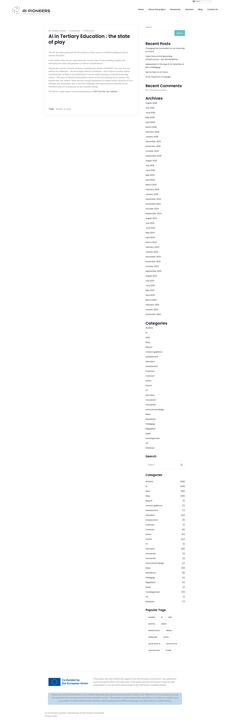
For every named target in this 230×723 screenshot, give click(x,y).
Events (149, 385)
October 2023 (152, 266)
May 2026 (150, 117)
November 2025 (153, 146)
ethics (148, 380)
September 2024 (154, 213)
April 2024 (150, 237)
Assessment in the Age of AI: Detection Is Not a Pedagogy (165, 66)
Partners (189, 9)
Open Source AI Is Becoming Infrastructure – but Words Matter (162, 58)
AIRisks (169, 630)
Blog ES (149, 347)
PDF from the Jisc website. (105, 91)
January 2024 (152, 252)
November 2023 (153, 261)
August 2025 (151, 160)
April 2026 (150, 122)
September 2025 (153, 155)
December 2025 (153, 141)
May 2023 (150, 290)
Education (150, 361)
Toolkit (168, 650)
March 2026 (151, 127)
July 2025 (150, 165)
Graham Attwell (59, 31)
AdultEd (151, 617)
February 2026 (152, 131)
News (148, 414)
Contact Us (212, 9)
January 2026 (152, 136)
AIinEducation (154, 630)
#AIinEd (59, 109)
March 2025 (151, 184)
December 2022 (153, 314)
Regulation (150, 428)
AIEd (148, 337)
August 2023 (151, 276)
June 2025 (150, 170)
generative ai (154, 643)
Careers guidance (154, 352)
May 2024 (150, 232)
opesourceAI (154, 650)
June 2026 (150, 112)
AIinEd (163, 624)
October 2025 (152, 151)
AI (65, 109)
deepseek (152, 637)
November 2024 (153, 204)
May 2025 (150, 175)
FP (147, 390)
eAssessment (152, 356)
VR (147, 443)
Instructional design (155, 409)
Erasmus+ (150, 371)
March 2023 (151, 300)
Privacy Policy (51, 716)
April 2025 (150, 179)
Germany (150, 395)
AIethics (151, 624)
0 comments (74, 31)
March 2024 (151, 242)
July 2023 (150, 280)
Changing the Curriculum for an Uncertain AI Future (165, 50)
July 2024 (150, 223)
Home (141, 9)
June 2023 (150, 285)
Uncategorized (152, 438)
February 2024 (152, 247)
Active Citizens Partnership (92, 713)
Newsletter (151, 419)
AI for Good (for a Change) (158, 77)
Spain (148, 433)
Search (149, 27)
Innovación (151, 400)
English (197, 1)
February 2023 (152, 304)
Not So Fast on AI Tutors (157, 72)
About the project (157, 9)
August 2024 (151, 218)
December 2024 (153, 199)
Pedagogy (150, 424)
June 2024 (150, 228)
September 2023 (153, 271)
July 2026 (150, 107)
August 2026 (151, 103)
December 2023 (153, 256)
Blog (200, 9)
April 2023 (150, 295)
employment (152, 366)
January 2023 (152, 309)
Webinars (150, 448)
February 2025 (152, 189)
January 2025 (152, 194)
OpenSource (171, 643)
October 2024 (152, 208)
